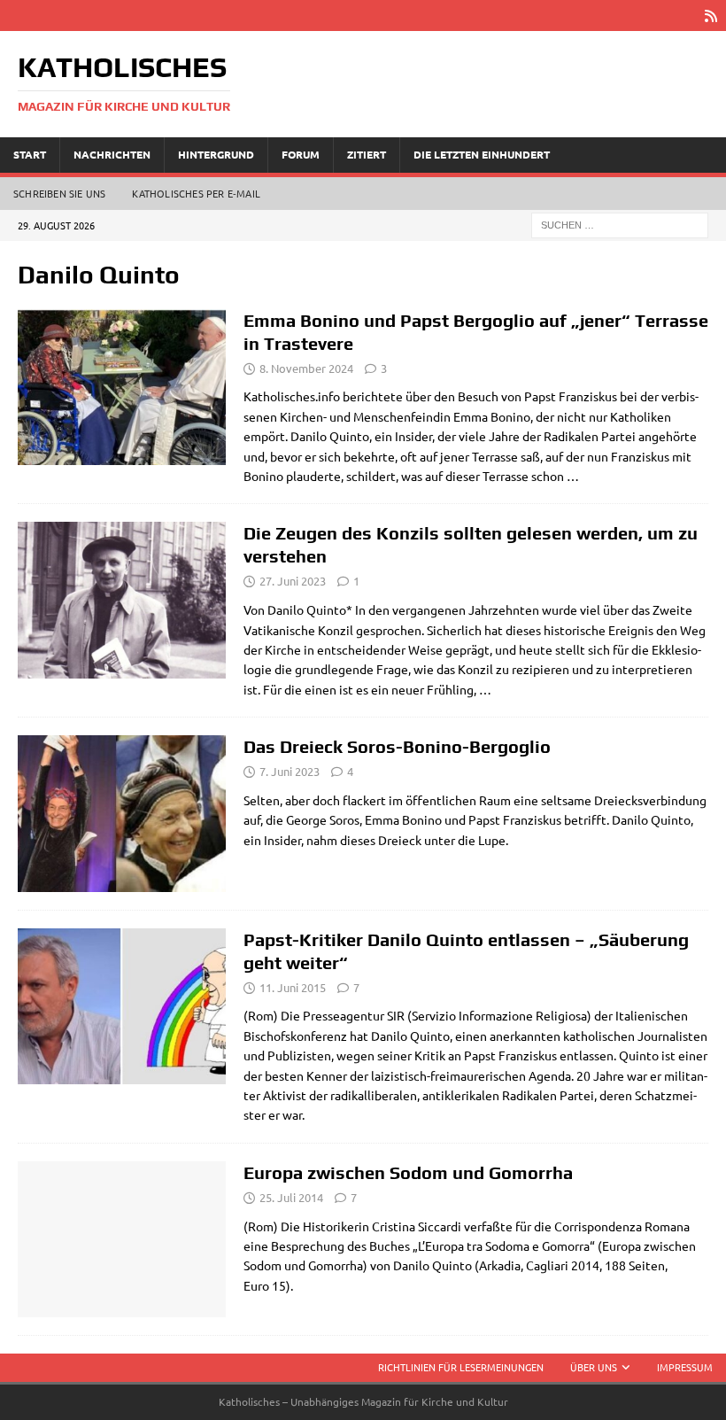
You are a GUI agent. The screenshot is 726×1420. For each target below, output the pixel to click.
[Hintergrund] (122, 600)
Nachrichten (112, 154)
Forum (301, 154)
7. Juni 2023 (289, 771)
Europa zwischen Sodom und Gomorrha (408, 1172)
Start (29, 154)
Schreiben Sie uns (59, 193)
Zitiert (366, 154)
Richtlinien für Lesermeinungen (461, 1367)
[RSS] (710, 15)
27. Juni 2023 (292, 580)
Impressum (685, 1367)
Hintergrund (216, 154)
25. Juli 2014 (291, 1197)
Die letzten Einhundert (481, 154)
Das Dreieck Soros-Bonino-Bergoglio (397, 746)
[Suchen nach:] (619, 223)
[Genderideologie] (122, 387)
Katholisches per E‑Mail (196, 193)
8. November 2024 (306, 368)
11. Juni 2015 (292, 987)
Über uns (593, 1367)
